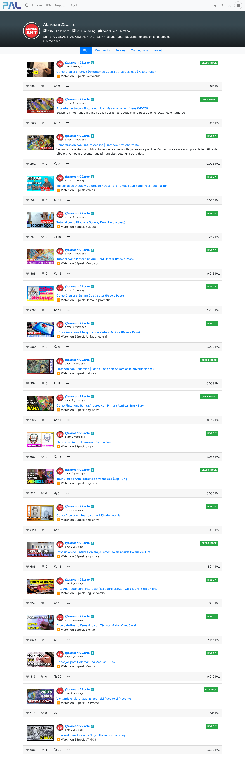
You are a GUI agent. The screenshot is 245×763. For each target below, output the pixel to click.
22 (59, 750)
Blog (86, 50)
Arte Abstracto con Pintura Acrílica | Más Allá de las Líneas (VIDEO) (102, 108)
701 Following (86, 31)
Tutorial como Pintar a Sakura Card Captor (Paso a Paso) (95, 259)
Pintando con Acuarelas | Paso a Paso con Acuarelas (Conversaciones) (105, 369)
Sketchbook (209, 62)
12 (59, 273)
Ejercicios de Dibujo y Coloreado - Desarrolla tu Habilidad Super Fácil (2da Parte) (111, 185)
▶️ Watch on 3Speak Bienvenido (78, 76)
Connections (139, 50)
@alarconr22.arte (78, 62)
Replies (120, 50)
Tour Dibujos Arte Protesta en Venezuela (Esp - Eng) (92, 479)
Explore (36, 5)
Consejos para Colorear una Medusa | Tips (85, 662)
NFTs (48, 5)
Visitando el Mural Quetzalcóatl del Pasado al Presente (93, 698)
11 (59, 200)
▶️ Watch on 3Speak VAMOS (76, 739)
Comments (102, 50)
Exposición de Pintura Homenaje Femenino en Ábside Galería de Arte (103, 552)
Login (214, 5)
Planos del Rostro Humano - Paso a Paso (84, 442)
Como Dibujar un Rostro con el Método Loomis (88, 515)
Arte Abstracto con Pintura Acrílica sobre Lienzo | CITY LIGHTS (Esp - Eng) (107, 588)
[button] (237, 5)
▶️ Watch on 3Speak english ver (78, 410)
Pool (74, 5)
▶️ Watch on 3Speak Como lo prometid (83, 300)
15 (59, 566)
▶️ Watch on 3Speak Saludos (76, 226)
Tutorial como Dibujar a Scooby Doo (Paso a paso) (90, 222)
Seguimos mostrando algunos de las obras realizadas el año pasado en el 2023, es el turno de (120, 112)
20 (59, 676)
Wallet (158, 50)
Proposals (61, 5)
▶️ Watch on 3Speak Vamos (75, 190)
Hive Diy (212, 136)
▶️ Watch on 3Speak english (75, 446)
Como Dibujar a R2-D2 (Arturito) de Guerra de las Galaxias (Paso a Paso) (106, 71)
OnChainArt (209, 99)
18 (59, 640)
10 (59, 237)
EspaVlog (211, 689)
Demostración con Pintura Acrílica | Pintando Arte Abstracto (97, 145)
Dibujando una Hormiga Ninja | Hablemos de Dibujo (91, 735)
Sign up (226, 5)
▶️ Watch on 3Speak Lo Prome (77, 703)
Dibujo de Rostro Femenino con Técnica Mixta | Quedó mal (96, 625)
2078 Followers (58, 31)
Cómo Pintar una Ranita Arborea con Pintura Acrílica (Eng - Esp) (100, 405)
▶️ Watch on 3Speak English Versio (80, 593)
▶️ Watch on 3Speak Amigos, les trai (81, 336)
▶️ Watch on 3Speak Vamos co (77, 263)
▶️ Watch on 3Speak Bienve (75, 629)
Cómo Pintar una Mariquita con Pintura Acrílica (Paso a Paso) (98, 332)
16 (59, 456)
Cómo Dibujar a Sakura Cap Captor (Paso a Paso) (90, 295)
